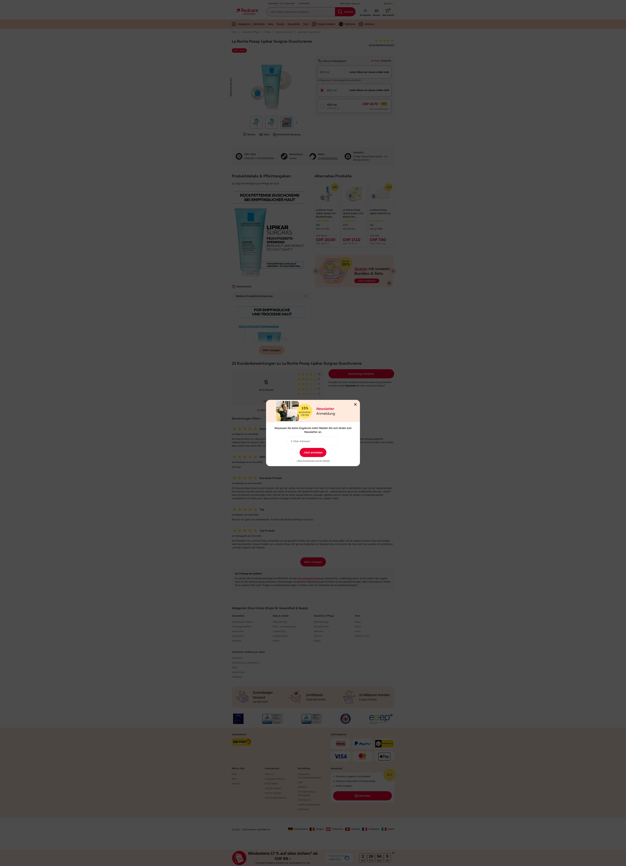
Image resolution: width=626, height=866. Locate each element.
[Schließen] (355, 404)
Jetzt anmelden (313, 452)
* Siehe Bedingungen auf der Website (313, 461)
